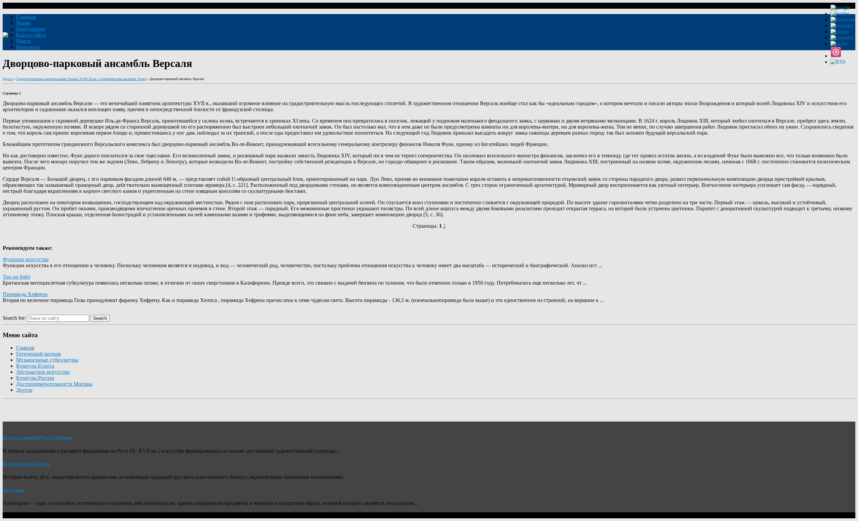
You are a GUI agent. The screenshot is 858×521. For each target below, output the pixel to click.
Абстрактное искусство (43, 372)
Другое (8, 79)
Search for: (14, 318)
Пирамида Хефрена (25, 294)
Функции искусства (26, 259)
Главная (25, 348)
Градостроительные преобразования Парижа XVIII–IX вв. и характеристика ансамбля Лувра (81, 79)
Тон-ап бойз (16, 277)
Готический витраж (38, 354)
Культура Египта (35, 366)
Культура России (35, 378)
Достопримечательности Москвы (54, 384)
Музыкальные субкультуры (47, 360)
